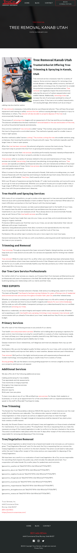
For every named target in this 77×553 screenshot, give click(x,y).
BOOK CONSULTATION (65, 3)
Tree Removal (38, 22)
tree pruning (20, 161)
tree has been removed (17, 146)
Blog (37, 3)
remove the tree (32, 111)
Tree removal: (7, 259)
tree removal (8, 109)
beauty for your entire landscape (59, 302)
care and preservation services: (22, 331)
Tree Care (25, 177)
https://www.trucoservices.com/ (14, 512)
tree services (26, 152)
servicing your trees (19, 307)
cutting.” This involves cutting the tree (41, 137)
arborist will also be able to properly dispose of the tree (41, 114)
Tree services (6, 159)
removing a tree (60, 95)
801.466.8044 (38, 533)
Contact (49, 3)
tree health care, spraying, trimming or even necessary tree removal (44, 313)
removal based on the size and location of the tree (55, 122)
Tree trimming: (7, 250)
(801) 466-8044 (7, 510)
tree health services (28, 214)
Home (27, 3)
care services (43, 396)
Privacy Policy (38, 548)
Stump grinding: (8, 361)
